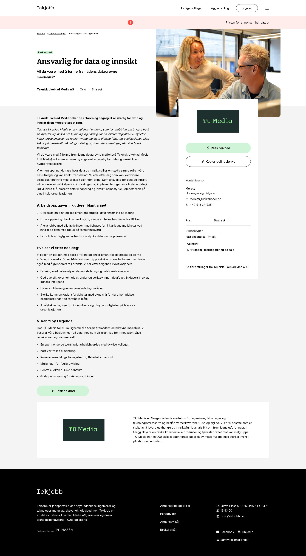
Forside (41, 33)
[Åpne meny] (267, 8)
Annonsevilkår (170, 521)
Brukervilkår (168, 529)
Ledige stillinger (192, 8)
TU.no (69, 519)
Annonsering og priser (175, 505)
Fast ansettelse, (196, 236)
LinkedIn (247, 532)
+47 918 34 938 (201, 204)
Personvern (168, 513)
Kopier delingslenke (220, 161)
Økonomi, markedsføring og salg (212, 250)
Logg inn (247, 8)
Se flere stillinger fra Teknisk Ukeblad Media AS (217, 267)
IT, (187, 250)
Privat (212, 236)
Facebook (227, 532)
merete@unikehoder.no (205, 199)
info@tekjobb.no (233, 516)
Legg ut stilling (219, 8)
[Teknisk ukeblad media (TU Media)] (64, 530)
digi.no (83, 519)
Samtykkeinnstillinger (234, 539)
